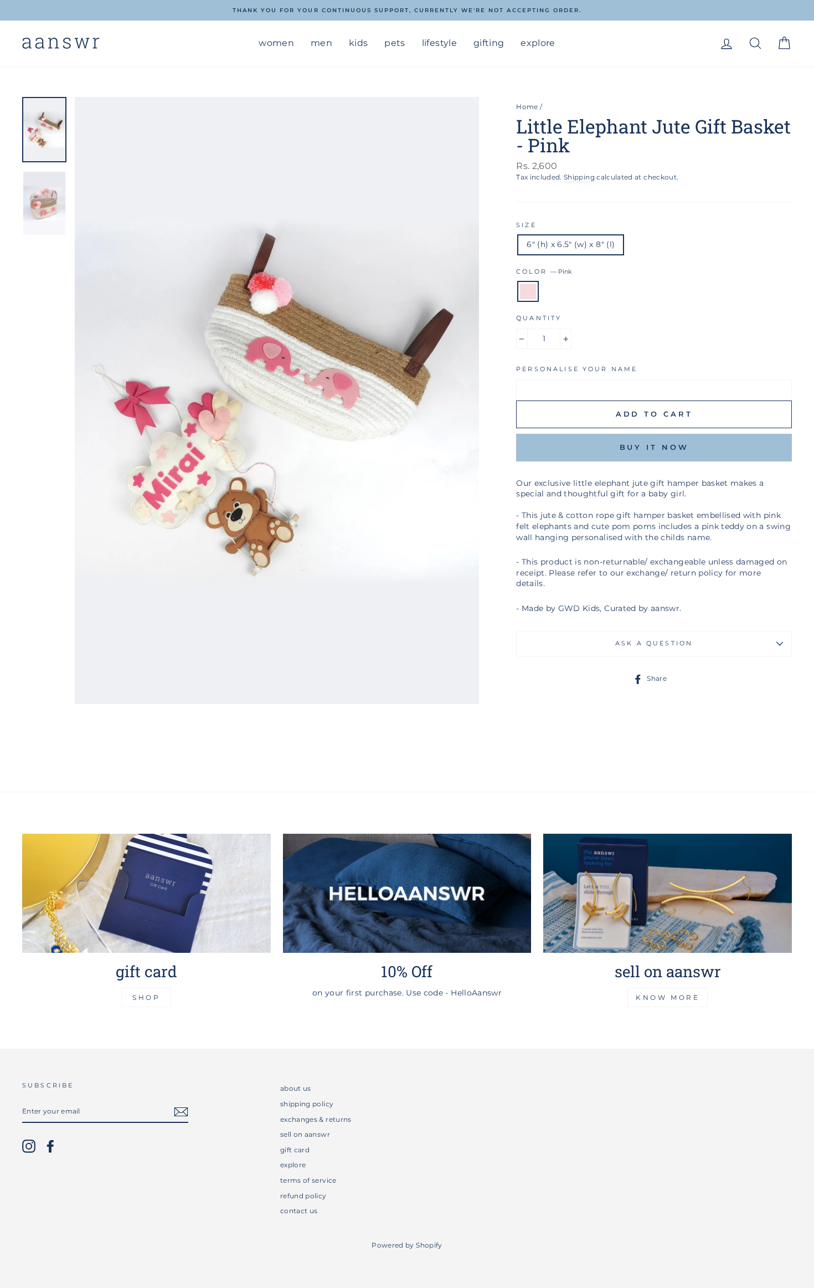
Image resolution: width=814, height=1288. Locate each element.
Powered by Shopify (407, 1245)
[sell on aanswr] (667, 893)
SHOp (146, 997)
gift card (295, 1150)
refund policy (303, 1196)
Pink (528, 291)
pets (394, 43)
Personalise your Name (576, 369)
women (276, 43)
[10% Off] (407, 893)
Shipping (579, 177)
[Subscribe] (181, 1111)
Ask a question (654, 643)
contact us (299, 1211)
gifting (488, 43)
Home (527, 106)
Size (526, 225)
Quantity (538, 318)
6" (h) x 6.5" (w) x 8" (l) (571, 244)
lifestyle (439, 43)
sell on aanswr (305, 1134)
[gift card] (146, 893)
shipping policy (306, 1104)
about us (295, 1088)
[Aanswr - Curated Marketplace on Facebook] (50, 1146)
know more (667, 997)
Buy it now (654, 447)
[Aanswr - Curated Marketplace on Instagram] (28, 1146)
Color (544, 271)
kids (358, 43)
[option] (407, 10)
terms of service (308, 1180)
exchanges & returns (316, 1119)
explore (538, 43)
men (321, 43)
